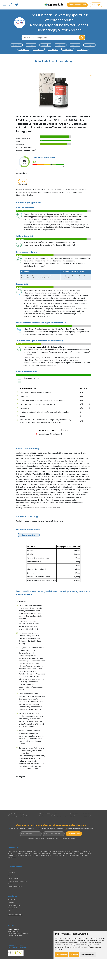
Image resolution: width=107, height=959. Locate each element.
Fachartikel (11, 873)
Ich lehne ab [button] (74, 954)
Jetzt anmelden (74, 834)
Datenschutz (12, 902)
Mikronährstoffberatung (15, 887)
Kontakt (10, 884)
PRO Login (96, 5)
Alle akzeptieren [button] (62, 954)
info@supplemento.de (15, 935)
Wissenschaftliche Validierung (17, 881)
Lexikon (10, 870)
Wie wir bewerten (13, 878)
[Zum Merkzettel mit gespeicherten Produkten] (17, 5)
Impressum (11, 900)
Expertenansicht (28, 535)
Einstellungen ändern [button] (88, 954)
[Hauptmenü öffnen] (4, 5)
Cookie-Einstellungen (15, 915)
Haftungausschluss (14, 905)
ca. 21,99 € (23, 181)
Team (9, 876)
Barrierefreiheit (12, 908)
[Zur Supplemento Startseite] (54, 5)
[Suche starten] (82, 37)
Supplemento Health (77, 5)
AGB (9, 911)
